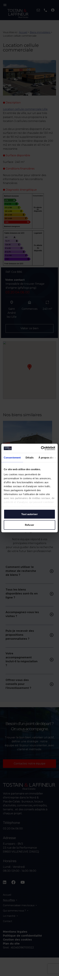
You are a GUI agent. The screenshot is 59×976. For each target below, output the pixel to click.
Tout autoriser (29, 514)
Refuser (29, 524)
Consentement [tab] (12, 457)
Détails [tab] (30, 457)
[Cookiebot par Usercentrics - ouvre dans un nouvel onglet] (41, 448)
